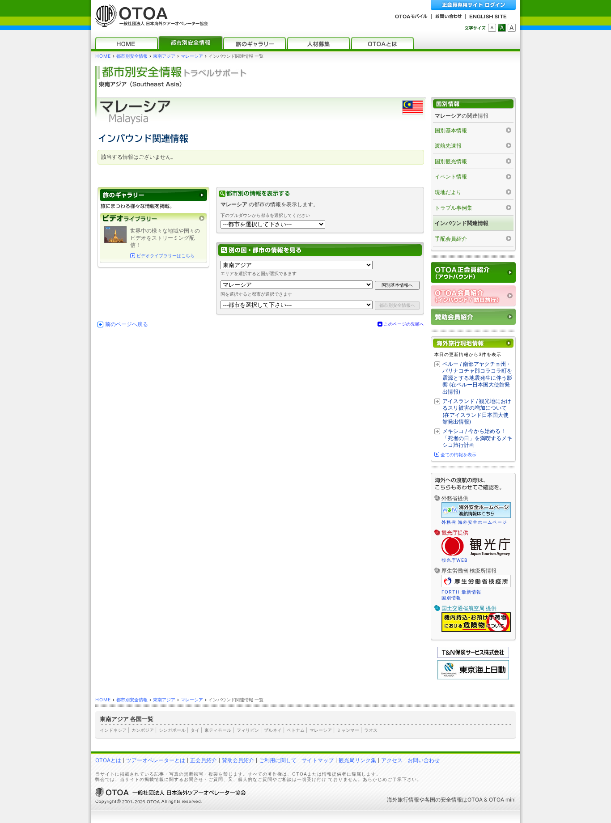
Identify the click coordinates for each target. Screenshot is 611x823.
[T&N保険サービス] (473, 656)
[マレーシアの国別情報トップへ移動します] (473, 104)
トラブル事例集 (453, 207)
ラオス (371, 730)
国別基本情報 (451, 130)
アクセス (392, 760)
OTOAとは (108, 760)
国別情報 (451, 597)
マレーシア (192, 56)
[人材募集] (318, 43)
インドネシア (113, 730)
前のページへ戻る (126, 324)
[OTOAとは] (382, 43)
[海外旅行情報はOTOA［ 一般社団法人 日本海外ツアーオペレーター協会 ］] (149, 23)
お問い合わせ (423, 760)
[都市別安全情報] (190, 43)
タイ (195, 730)
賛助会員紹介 (238, 760)
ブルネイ (273, 730)
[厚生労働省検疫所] (476, 586)
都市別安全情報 (132, 56)
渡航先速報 (448, 145)
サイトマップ (317, 760)
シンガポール (172, 730)
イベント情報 (451, 176)
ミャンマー (348, 730)
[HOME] (126, 43)
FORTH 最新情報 (461, 591)
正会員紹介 (203, 760)
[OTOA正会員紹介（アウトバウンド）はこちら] (473, 272)
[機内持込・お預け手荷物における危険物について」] (476, 630)
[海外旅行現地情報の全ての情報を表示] (473, 343)
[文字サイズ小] (492, 28)
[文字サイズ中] (502, 28)
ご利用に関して (278, 760)
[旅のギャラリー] (254, 43)
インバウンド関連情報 (461, 223)
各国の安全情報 (443, 799)
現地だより (448, 192)
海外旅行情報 (403, 799)
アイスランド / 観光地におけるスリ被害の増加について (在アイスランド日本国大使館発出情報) (476, 411)
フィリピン (248, 730)
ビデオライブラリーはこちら (165, 256)
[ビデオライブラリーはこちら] (153, 218)
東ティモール (217, 730)
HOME (103, 56)
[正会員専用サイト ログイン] (473, 5)
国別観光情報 (451, 161)
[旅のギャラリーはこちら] (153, 195)
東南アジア (164, 56)
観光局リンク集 (357, 760)
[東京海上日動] (473, 677)
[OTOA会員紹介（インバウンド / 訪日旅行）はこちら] (473, 295)
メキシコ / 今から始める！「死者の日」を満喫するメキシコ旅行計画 (477, 438)
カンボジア (143, 730)
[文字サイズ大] (512, 28)
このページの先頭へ (404, 324)
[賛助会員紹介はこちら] (473, 317)
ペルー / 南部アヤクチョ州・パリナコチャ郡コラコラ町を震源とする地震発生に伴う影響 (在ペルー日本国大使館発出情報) (477, 378)
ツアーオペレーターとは (155, 760)
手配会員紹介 (451, 238)
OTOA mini (502, 799)
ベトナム (296, 730)
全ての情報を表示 (458, 454)
